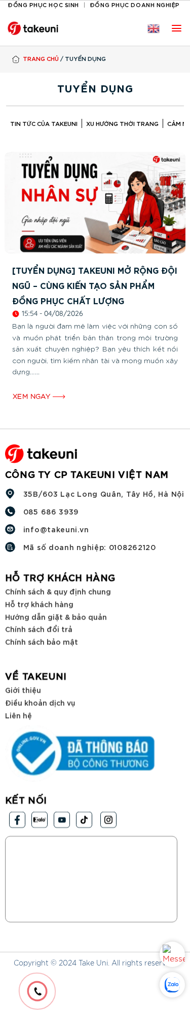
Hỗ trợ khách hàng (39, 603)
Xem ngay (33, 396)
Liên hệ (18, 715)
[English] (153, 28)
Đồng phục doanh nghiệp (135, 4)
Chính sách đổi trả (38, 628)
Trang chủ (41, 58)
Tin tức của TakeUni (44, 123)
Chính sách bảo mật (41, 641)
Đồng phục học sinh (43, 4)
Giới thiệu (23, 690)
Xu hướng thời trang (122, 123)
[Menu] (176, 28)
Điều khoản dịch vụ (40, 702)
